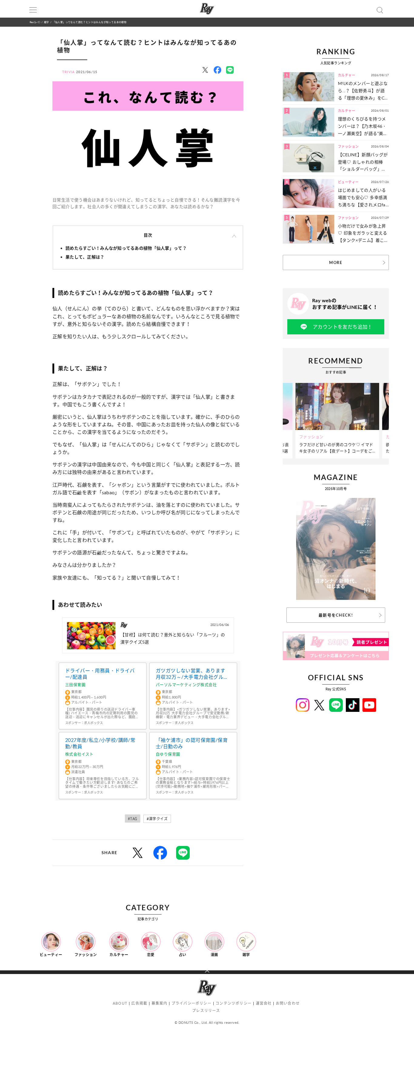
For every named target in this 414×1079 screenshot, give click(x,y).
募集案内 (160, 1003)
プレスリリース (206, 1010)
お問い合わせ (288, 1003)
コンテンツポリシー (233, 1003)
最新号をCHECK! (336, 615)
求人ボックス (93, 723)
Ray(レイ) (35, 22)
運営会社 (264, 1003)
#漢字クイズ (157, 818)
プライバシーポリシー (192, 1003)
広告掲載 (139, 1003)
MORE (335, 262)
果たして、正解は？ (85, 256)
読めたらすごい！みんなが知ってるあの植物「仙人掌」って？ (126, 248)
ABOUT (120, 1003)
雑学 (46, 22)
